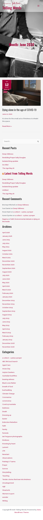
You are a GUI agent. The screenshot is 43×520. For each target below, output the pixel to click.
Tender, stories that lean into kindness (16, 479)
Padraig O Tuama (8, 461)
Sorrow (5, 469)
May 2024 (5, 247)
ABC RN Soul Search (10, 361)
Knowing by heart (8, 444)
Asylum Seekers (8, 372)
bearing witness (8, 379)
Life (3, 451)
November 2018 (8, 347)
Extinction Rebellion (9, 422)
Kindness (5, 440)
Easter (4, 419)
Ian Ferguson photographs (12, 436)
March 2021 (6, 257)
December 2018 (8, 343)
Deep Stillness (7, 154)
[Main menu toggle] (38, 5)
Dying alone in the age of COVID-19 (19, 110)
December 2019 (8, 300)
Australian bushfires (9, 376)
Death (4, 411)
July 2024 (5, 243)
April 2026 (6, 232)
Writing (5, 501)
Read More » (7, 126)
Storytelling (6, 472)
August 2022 (6, 250)
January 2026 (7, 236)
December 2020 (8, 261)
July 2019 (5, 318)
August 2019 (7, 315)
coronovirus (6, 401)
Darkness (5, 408)
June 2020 (6, 279)
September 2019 (8, 311)
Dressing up (6, 415)
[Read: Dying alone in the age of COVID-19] (21, 93)
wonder (5, 497)
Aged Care (6, 365)
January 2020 (7, 297)
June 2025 (6, 240)
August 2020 (7, 272)
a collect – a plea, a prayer (23, 212)
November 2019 (8, 304)
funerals (5, 433)
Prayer (4, 465)
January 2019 (7, 340)
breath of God (7, 386)
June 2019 (6, 322)
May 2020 (5, 282)
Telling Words (11, 7)
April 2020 (6, 286)
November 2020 (8, 265)
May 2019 (5, 325)
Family (4, 429)
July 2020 (5, 275)
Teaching (5, 476)
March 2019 (6, 332)
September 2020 (8, 268)
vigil (3, 486)
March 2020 (6, 290)
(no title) (5, 165)
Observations (7, 458)
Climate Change (8, 394)
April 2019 (6, 329)
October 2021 (7, 254)
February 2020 (7, 293)
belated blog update (10, 161)
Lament (5, 447)
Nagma (5, 219)
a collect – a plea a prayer (12, 358)
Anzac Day (6, 369)
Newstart (5, 454)
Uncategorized (8, 483)
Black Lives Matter (9, 383)
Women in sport (8, 494)
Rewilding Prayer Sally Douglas (14, 157)
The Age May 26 (8, 168)
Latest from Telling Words (19, 173)
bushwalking (7, 390)
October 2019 (7, 307)
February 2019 (7, 336)
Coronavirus (6, 397)
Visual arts (6, 490)
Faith (4, 426)
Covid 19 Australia (9, 404)
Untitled (5, 190)
